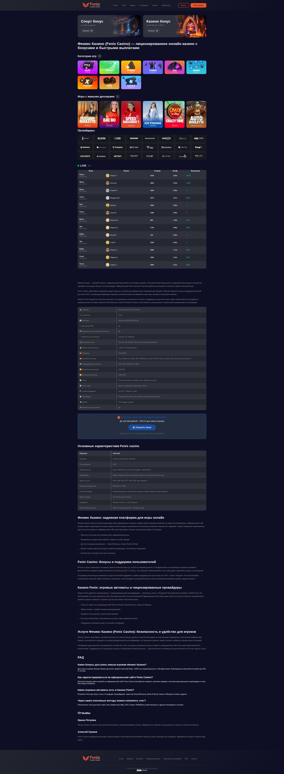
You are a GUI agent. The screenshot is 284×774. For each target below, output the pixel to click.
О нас (121, 759)
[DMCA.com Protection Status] (142, 771)
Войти (183, 5)
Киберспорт (166, 5)
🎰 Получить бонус (142, 427)
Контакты (139, 759)
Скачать (194, 759)
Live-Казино (144, 5)
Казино (132, 5)
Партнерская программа (172, 759)
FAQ (186, 759)
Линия (115, 5)
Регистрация (198, 5)
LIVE (124, 5)
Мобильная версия (153, 759)
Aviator (155, 5)
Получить (86, 31)
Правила (130, 759)
